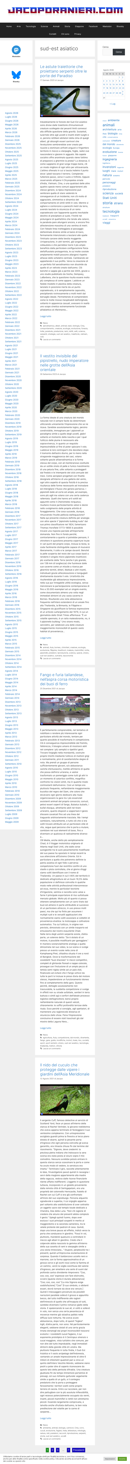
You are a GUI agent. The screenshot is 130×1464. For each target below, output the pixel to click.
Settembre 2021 (13, 341)
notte (87, 650)
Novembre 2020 (13, 380)
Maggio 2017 (11, 543)
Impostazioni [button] (110, 1459)
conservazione (113, 137)
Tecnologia (31, 26)
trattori (52, 1046)
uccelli (63, 1436)
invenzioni (109, 167)
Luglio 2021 (11, 349)
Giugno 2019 (11, 446)
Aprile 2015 (11, 640)
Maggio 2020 (12, 403)
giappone (112, 155)
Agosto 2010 (11, 767)
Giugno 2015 (11, 632)
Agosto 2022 (11, 299)
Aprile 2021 (11, 361)
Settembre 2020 (13, 388)
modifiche (61, 1040)
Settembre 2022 (13, 295)
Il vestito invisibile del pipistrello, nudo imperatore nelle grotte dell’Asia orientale (64, 363)
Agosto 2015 (11, 624)
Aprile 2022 (11, 314)
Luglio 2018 (11, 488)
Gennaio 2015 (12, 651)
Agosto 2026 (11, 113)
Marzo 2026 (11, 132)
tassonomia (68, 656)
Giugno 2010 (11, 775)
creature (58, 328)
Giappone (79, 26)
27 (114, 93)
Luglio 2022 (11, 303)
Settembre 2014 (13, 667)
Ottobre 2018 (12, 477)
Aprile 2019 (11, 454)
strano (86, 653)
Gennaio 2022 (12, 326)
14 (117, 84)
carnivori (70, 1428)
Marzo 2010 (11, 787)
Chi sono (65, 34)
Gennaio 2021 (12, 372)
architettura (109, 129)
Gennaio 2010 (12, 795)
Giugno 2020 (11, 399)
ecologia (66, 328)
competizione (63, 1037)
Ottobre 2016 (12, 570)
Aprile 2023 (11, 268)
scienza (81, 331)
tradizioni (106, 216)
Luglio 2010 (11, 771)
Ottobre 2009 (12, 806)
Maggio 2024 (12, 217)
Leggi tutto (45, 316)
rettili (71, 331)
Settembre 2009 (13, 810)
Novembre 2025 (13, 148)
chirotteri (65, 647)
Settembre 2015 (13, 620)
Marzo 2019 (11, 457)
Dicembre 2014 (13, 655)
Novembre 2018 (13, 473)
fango (42, 1040)
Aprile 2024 (11, 221)
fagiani (59, 1430)
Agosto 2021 (11, 345)
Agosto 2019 (11, 438)
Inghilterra (106, 163)
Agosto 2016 (11, 578)
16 (123, 84)
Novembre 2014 (13, 659)
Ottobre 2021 (12, 337)
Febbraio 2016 (12, 601)
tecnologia (83, 1043)
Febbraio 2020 (12, 415)
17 (104, 88)
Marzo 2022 (11, 318)
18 (107, 88)
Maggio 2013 (11, 729)
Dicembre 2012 (12, 748)
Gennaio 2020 (12, 419)
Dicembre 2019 (13, 423)
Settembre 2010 (13, 764)
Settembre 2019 (13, 434)
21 (117, 88)
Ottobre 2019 (12, 430)
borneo (57, 647)
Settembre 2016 (13, 574)
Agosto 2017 (11, 531)
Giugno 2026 (11, 121)
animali (64, 326)
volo (42, 337)
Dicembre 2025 (13, 144)
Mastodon (107, 26)
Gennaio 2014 (12, 698)
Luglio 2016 (11, 581)
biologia (76, 326)
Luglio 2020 (11, 396)
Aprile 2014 (11, 686)
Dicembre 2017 (12, 516)
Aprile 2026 (11, 128)
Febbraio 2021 (12, 368)
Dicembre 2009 (13, 798)
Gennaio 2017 (12, 558)
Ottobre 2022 (12, 291)
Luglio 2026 (11, 117)
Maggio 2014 (11, 682)
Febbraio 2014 (12, 694)
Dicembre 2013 (13, 702)
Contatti (52, 34)
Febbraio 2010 (12, 791)
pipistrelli (44, 653)
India (42, 331)
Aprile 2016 (11, 593)
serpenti (43, 334)
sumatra (58, 656)
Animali (56, 26)
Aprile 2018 (11, 500)
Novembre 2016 (13, 566)
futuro (105, 155)
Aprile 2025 (11, 175)
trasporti (114, 215)
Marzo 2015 (11, 643)
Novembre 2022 (13, 287)
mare (113, 171)
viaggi (106, 222)
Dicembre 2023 (13, 237)
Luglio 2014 (11, 674)
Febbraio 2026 (12, 136)
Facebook (93, 26)
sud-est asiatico (63, 334)
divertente (84, 1037)
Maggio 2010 (11, 779)
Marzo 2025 (11, 179)
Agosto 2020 (11, 392)
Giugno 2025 (11, 167)
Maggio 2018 (11, 496)
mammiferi (79, 650)
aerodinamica (48, 326)
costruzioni (106, 141)
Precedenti (78, 1450)
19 (110, 88)
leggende (120, 167)
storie (42, 1436)
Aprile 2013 (11, 733)
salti (75, 331)
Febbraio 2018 (12, 508)
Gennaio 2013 (12, 744)
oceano (116, 175)
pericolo (106, 179)
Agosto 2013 (11, 717)
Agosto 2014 (11, 671)
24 (104, 93)
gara (48, 1040)
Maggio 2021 (11, 357)
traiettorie (75, 334)
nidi (47, 1433)
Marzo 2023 (11, 272)
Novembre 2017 (13, 519)
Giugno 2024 (11, 213)
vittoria (59, 1046)
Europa (116, 148)
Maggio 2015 (11, 636)
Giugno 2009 (12, 818)
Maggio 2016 (11, 589)
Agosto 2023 (11, 252)
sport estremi (51, 1043)
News (45, 323)
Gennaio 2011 (12, 760)
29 (120, 93)
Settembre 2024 (13, 202)
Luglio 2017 (11, 535)
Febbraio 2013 (12, 740)
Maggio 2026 (12, 124)
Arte (19, 26)
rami (66, 331)
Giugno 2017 (11, 539)
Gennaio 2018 (12, 512)
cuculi (42, 1430)
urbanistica (112, 219)
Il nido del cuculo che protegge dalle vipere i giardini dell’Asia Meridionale (64, 1069)
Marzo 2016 (11, 597)
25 (107, 93)
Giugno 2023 (11, 260)
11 (107, 84)
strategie (51, 334)
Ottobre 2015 (12, 616)
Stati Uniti (110, 198)
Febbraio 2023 (12, 275)
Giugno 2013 (11, 725)
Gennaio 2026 (12, 140)
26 (110, 93)
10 (104, 84)
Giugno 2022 (11, 306)
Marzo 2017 (11, 550)
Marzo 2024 (11, 225)
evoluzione (75, 328)
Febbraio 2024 (12, 229)
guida (53, 1040)
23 (123, 88)
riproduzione (62, 653)
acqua (105, 121)
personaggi (109, 182)
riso (79, 1040)
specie (79, 653)
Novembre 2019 (13, 427)
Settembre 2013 (13, 713)
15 (120, 84)
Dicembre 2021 (12, 330)
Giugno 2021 (11, 353)
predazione (58, 331)
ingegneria (110, 159)
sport (42, 1043)
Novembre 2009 (13, 802)
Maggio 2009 (12, 822)
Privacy (77, 34)
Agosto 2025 (11, 159)
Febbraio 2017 (12, 554)
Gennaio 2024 (12, 233)
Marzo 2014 (11, 690)
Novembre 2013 (13, 705)
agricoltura (47, 1037)
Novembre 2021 (13, 334)
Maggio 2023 (12, 264)
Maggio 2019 (11, 450)
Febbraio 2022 (12, 322)
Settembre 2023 (13, 248)
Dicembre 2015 (12, 609)
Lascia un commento (52, 339)
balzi (70, 326)
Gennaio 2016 (12, 605)
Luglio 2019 (11, 442)
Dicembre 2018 (12, 469)
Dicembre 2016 (13, 562)
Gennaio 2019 (12, 465)
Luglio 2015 (11, 628)
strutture (106, 207)
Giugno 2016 (11, 585)
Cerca (106, 47)
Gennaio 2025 (12, 186)
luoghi (106, 170)
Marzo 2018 (11, 504)
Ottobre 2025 (12, 152)
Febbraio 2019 (12, 461)
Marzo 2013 (11, 736)
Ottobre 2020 (12, 384)
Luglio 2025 (11, 163)
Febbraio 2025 (12, 183)
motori (69, 1040)
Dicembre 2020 (13, 376)
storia (108, 203)
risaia (75, 1040)
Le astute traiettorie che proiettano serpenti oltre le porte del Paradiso (63, 71)
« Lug (112, 104)
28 (117, 93)
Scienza (44, 26)
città (104, 137)
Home (9, 26)
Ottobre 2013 (12, 709)
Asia (51, 647)
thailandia (44, 1046)
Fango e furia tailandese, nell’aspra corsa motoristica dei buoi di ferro (64, 679)
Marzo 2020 (11, 411)
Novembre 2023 (13, 241)
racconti (62, 1433)
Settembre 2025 (13, 155)
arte (119, 129)
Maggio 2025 (11, 171)
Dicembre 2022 (13, 283)
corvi (81, 1428)
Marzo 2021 (11, 365)
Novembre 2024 (13, 194)
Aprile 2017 (11, 547)
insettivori (62, 650)
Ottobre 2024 (12, 198)
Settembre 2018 (13, 481)
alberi (57, 326)
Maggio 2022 (11, 310)
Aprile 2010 (11, 783)
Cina (82, 326)
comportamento (47, 328)
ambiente (47, 1428)
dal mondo (74, 1037)
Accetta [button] (122, 1459)
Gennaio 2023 (12, 279)
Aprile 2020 (11, 407)
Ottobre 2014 (12, 663)
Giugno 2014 (11, 678)
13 (114, 84)
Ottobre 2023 (12, 244)
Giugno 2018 (11, 492)
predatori (52, 653)
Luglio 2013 (11, 721)
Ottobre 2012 (12, 756)
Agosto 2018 (11, 485)
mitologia (81, 1430)
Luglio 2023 (11, 256)
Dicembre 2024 (13, 190)
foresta (84, 328)
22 (120, 88)
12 (110, 84)
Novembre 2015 (13, 612)
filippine (53, 650)
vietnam (83, 334)
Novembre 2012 (13, 752)
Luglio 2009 (11, 814)
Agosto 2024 (11, 206)
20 (114, 88)
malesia (70, 650)
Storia (67, 26)
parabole (49, 331)
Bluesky (120, 26)
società (85, 1040)
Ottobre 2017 (12, 523)
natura (42, 1433)
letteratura (72, 1430)
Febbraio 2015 (12, 647)
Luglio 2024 (11, 210)
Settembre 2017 (13, 527)
